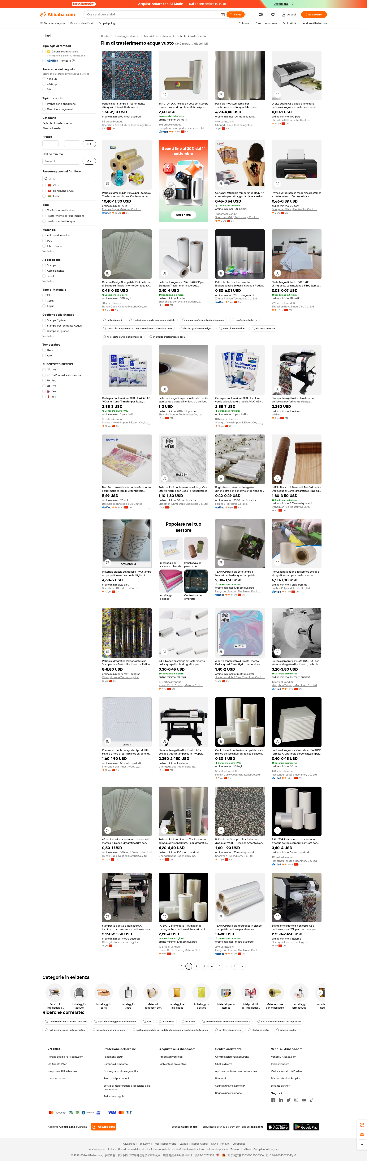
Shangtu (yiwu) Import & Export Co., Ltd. (125, 422)
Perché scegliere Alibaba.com (65, 1056)
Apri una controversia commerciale (236, 1071)
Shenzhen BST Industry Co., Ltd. (291, 119)
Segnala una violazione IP (230, 1085)
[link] (362, 1125)
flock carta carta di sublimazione (124, 337)
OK (89, 144)
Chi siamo (54, 1048)
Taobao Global (199, 1143)
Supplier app (189, 1126)
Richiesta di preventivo (173, 1063)
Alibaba (105, 36)
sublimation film (288, 1030)
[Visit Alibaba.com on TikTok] (311, 1100)
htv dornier (168, 1021)
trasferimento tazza (246, 320)
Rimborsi (220, 1078)
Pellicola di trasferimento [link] (191, 36)
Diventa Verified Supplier (285, 1078)
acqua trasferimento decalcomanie (205, 320)
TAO (213, 1143)
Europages (239, 1143)
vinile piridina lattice (233, 328)
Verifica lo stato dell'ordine (286, 1071)
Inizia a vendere (280, 1063)
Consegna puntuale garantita (121, 1071)
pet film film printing (230, 1030)
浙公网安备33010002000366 (246, 1155)
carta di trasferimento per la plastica (281, 1021)
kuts (149, 1021)
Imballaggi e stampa (126, 36)
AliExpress (129, 1143)
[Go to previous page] (181, 966)
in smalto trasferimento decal (169, 337)
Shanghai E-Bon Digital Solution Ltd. (180, 301)
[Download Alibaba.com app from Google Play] (306, 1126)
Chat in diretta (223, 1063)
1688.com (144, 1143)
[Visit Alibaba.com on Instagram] (296, 1100)
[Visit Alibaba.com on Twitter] (288, 1100)
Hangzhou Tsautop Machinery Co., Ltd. (181, 128)
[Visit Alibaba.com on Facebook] (273, 1100)
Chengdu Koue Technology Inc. (234, 124)
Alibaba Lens (67, 1126)
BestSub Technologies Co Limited (122, 503)
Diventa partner (280, 1085)
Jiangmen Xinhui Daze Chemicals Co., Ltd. (183, 503)
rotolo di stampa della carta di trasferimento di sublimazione (139, 328)
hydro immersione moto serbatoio (67, 1030)
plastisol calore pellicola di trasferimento (228, 1021)
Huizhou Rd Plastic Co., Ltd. (231, 503)
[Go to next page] (242, 966)
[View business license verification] (218, 1155)
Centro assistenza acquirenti (232, 1056)
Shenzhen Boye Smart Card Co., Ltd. (293, 306)
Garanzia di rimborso (116, 1063)
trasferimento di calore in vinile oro (68, 1021)
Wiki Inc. (277, 414)
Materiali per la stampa (157, 36)
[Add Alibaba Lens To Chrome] (103, 1126)
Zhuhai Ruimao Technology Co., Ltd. (236, 298)
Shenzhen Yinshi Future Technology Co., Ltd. (127, 124)
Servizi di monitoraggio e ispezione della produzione (127, 1087)
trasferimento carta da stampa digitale (154, 320)
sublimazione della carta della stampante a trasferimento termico (172, 1030)
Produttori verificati (171, 1056)
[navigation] (69, 501)
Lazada (183, 1143)
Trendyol (224, 1143)
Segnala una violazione (228, 1092)
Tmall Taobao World (164, 1143)
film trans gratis (260, 1030)
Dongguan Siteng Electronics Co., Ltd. (294, 209)
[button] (222, 14)
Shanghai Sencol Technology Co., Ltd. (181, 414)
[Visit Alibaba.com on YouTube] (304, 1100)
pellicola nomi (114, 320)
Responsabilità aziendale (62, 1071)
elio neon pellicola (265, 328)
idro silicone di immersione (111, 1030)
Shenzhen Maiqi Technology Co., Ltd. (237, 217)
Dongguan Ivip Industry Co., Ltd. (291, 506)
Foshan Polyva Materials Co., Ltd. (121, 209)
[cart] (273, 15)
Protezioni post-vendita (117, 1078)
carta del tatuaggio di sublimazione (117, 1021)
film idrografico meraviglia (197, 328)
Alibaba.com (255, 1126)
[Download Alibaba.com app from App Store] (278, 1126)
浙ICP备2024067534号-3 (281, 1155)
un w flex (190, 1021)
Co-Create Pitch (57, 1063)
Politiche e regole (114, 1096)
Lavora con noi (56, 1078)
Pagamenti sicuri (113, 1056)
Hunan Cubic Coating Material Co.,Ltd (124, 306)
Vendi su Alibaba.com (283, 1056)
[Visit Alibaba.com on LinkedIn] (281, 1100)
